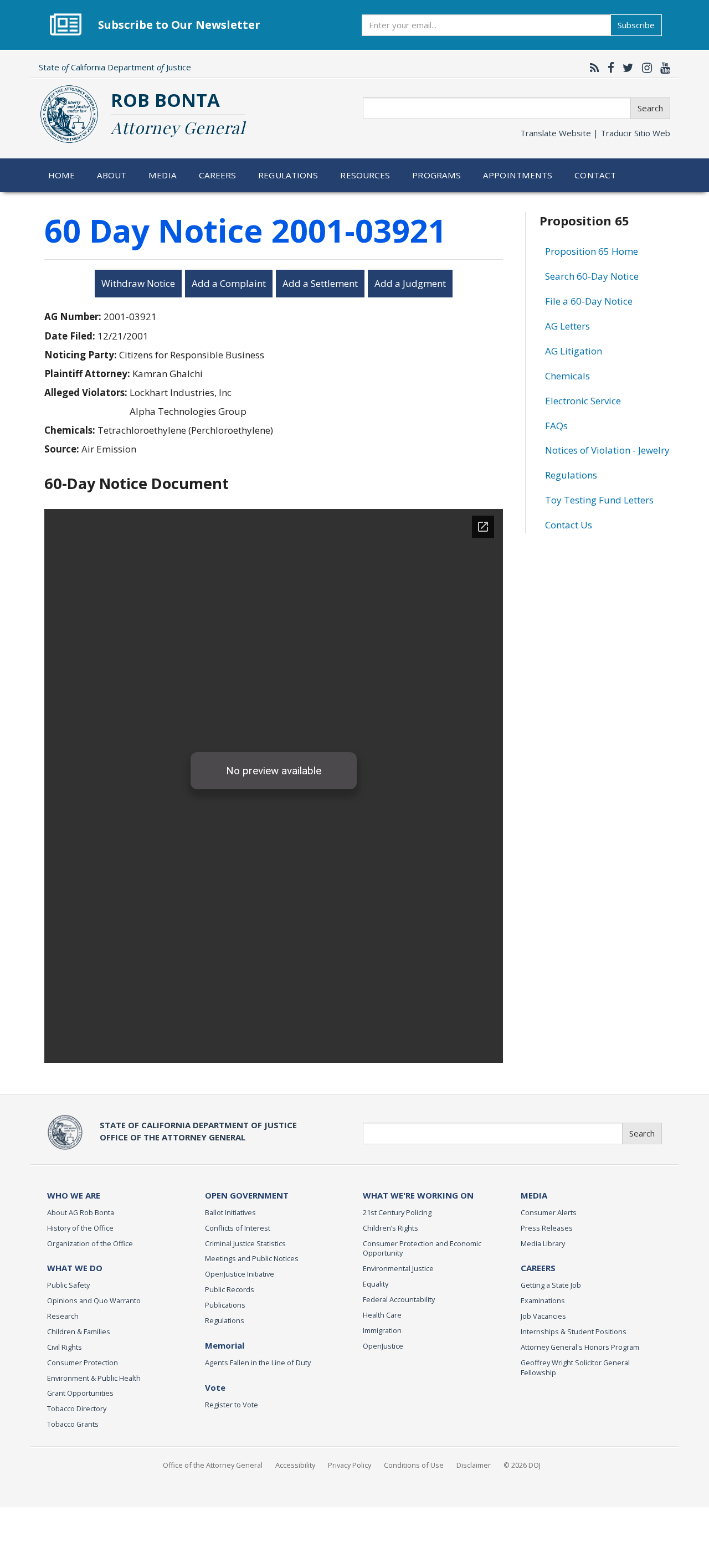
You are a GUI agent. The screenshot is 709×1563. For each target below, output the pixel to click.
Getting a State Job (551, 1285)
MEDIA (534, 1195)
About (112, 175)
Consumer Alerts (549, 1212)
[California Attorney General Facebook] (608, 67)
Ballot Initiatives (230, 1212)
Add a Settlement (320, 283)
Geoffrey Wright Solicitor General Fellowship (575, 1367)
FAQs (556, 425)
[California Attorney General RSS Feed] (591, 67)
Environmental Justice (398, 1268)
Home (61, 175)
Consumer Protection (82, 1362)
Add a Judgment (410, 283)
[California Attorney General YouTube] (662, 67)
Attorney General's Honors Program (580, 1347)
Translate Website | (595, 132)
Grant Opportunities (80, 1393)
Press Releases (547, 1228)
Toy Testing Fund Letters (599, 499)
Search (650, 108)
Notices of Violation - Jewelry (607, 450)
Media (162, 175)
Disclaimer (473, 1465)
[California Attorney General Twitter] (625, 67)
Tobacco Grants (73, 1424)
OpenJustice (383, 1346)
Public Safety (68, 1285)
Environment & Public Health (94, 1378)
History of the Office (80, 1228)
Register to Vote (231, 1405)
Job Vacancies (543, 1316)
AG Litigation (573, 351)
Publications (225, 1305)
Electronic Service (583, 400)
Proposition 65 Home (591, 251)
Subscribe (636, 24)
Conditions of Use (414, 1465)
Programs (436, 175)
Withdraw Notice (138, 283)
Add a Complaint (229, 283)
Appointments (518, 175)
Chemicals (567, 375)
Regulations (288, 175)
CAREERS (538, 1267)
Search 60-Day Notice (592, 276)
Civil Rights (64, 1347)
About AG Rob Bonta (80, 1212)
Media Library (543, 1243)
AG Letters (567, 326)
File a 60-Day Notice (589, 301)
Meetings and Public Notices (252, 1258)
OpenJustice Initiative (239, 1274)
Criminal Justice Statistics (245, 1243)
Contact (595, 175)
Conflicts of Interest (237, 1228)
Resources (365, 175)
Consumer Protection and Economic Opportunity (422, 1248)
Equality (375, 1284)
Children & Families (78, 1331)
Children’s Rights (390, 1228)
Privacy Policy (349, 1465)
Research (63, 1316)
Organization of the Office (90, 1243)
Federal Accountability (399, 1299)
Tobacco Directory (76, 1408)
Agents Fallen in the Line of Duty (258, 1362)
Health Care (382, 1315)
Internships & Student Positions (573, 1331)
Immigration (382, 1330)
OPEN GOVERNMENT (247, 1195)
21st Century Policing (397, 1212)
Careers (218, 175)
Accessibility (295, 1465)
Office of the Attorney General (213, 1465)
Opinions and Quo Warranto (94, 1300)
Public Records (229, 1289)
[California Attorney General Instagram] (644, 67)
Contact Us (568, 524)
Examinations (543, 1300)
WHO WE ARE (73, 1195)
